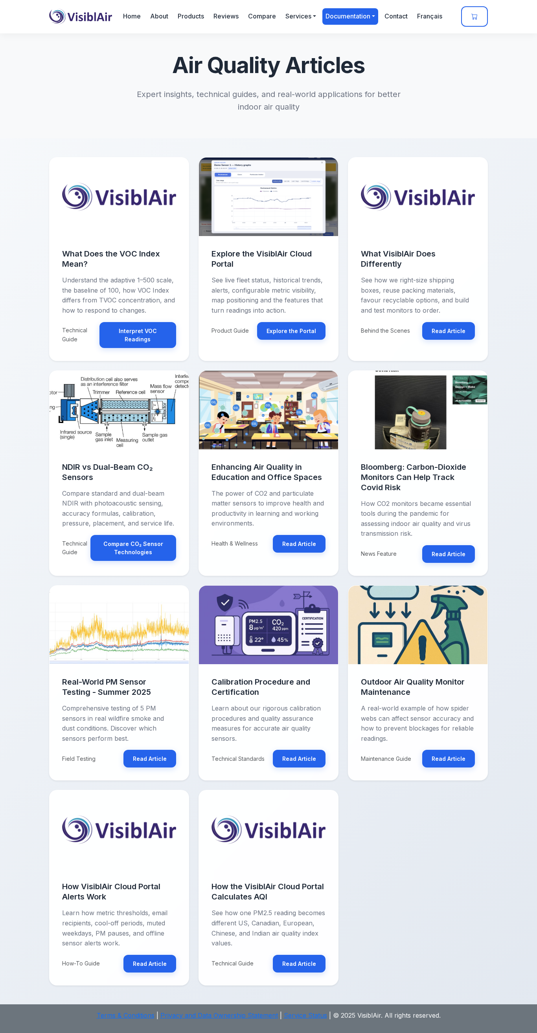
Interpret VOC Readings (138, 335)
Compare (262, 16)
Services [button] (298, 16)
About (159, 16)
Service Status (305, 1015)
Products (191, 16)
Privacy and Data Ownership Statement (219, 1015)
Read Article (448, 331)
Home (132, 16)
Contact (396, 16)
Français (429, 16)
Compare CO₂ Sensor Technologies (133, 547)
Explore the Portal (291, 331)
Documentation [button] (348, 16)
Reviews (226, 16)
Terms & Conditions (125, 1015)
